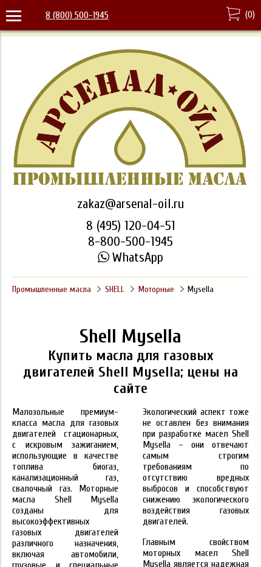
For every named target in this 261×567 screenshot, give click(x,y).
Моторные (156, 289)
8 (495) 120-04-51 (130, 226)
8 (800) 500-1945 (77, 15)
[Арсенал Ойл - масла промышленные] (130, 184)
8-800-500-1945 (130, 241)
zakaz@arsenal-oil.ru (130, 204)
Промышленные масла (51, 289)
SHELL (114, 289)
